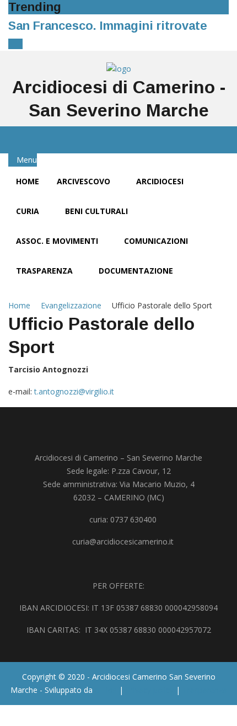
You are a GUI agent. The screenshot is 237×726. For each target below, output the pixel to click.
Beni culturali (97, 211)
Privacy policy (150, 690)
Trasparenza (45, 270)
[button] (12, 44)
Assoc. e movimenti (58, 241)
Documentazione (137, 270)
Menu (25, 159)
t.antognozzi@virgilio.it (74, 391)
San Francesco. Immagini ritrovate (107, 26)
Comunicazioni (157, 241)
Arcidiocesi (161, 181)
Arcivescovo (84, 181)
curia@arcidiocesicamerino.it (123, 541)
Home (27, 181)
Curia (28, 211)
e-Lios (106, 690)
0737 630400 (133, 519)
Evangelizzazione (71, 305)
